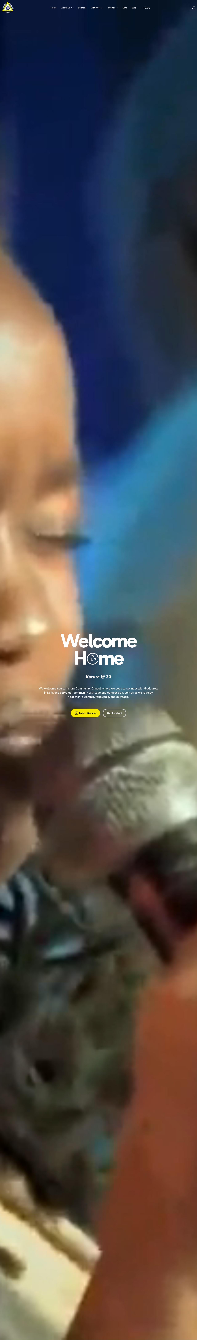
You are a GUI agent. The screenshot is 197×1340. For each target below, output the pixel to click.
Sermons (82, 7)
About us (65, 7)
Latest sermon (87, 713)
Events (111, 7)
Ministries (96, 7)
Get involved (114, 713)
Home (53, 7)
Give (125, 7)
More (147, 8)
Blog (134, 7)
